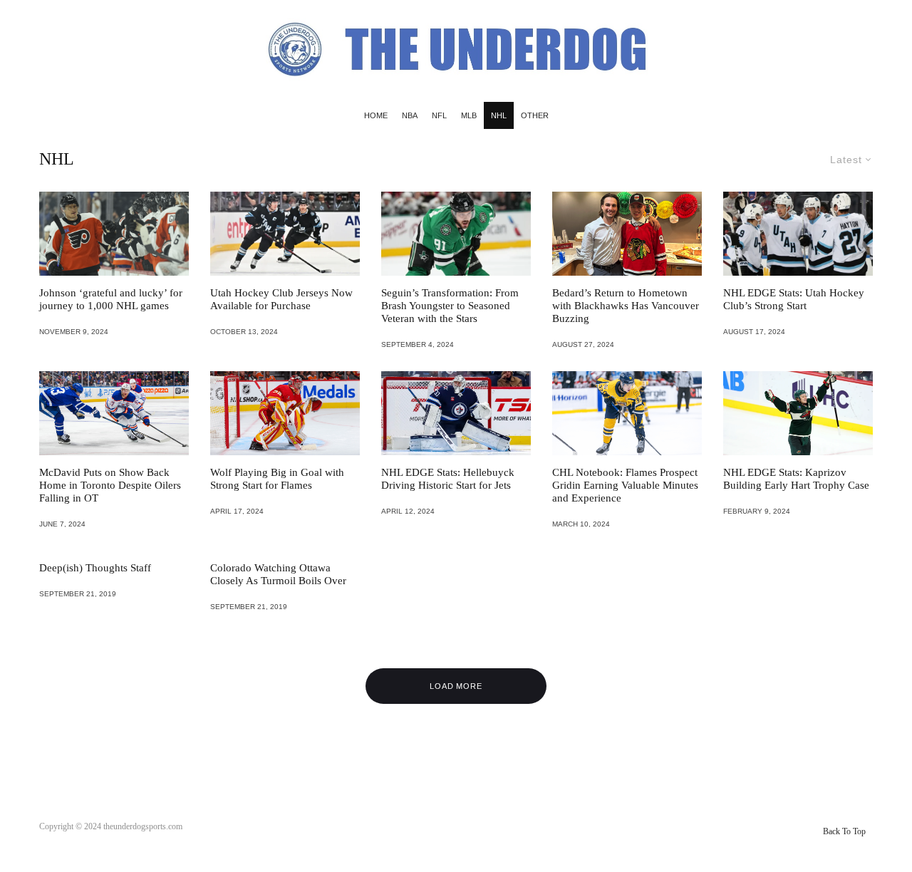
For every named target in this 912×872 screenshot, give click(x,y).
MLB (469, 115)
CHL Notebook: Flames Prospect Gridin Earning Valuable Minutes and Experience (625, 485)
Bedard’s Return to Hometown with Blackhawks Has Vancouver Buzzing (625, 305)
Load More (456, 686)
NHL (499, 115)
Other (535, 115)
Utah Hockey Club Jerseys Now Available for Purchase (281, 299)
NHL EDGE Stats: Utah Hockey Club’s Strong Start (793, 299)
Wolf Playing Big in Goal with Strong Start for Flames (277, 479)
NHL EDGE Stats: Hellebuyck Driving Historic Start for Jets (447, 479)
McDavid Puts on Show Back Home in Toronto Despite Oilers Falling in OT (110, 485)
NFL (439, 115)
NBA (410, 115)
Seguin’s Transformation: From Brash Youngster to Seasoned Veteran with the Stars (450, 305)
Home (376, 115)
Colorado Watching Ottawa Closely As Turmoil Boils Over (278, 574)
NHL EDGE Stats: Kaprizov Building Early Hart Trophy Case (796, 479)
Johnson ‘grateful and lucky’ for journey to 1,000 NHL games (110, 299)
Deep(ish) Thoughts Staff (95, 567)
